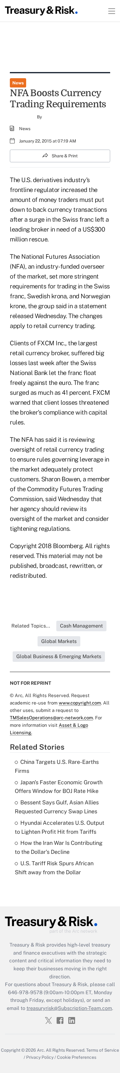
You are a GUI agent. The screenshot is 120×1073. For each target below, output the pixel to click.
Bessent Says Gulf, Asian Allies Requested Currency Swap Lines (57, 807)
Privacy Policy (40, 1057)
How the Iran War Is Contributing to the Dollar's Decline (58, 847)
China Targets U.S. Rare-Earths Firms (57, 766)
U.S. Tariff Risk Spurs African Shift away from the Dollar (54, 867)
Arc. (41, 1050)
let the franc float (72, 373)
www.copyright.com (80, 702)
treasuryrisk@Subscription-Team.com (69, 1008)
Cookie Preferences (76, 1057)
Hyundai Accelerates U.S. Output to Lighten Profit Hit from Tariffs (59, 827)
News (18, 82)
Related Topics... (30, 626)
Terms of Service (102, 1050)
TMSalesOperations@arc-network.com (51, 717)
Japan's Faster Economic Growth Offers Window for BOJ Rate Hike (58, 786)
